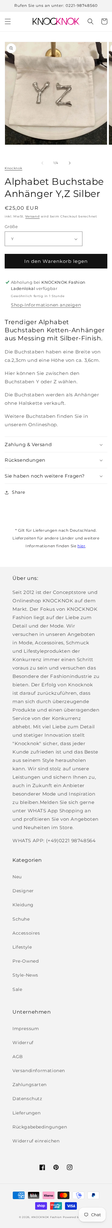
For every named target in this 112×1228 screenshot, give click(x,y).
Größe (11, 226)
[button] (8, 21)
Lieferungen (26, 1113)
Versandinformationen (38, 1070)
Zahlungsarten (29, 1084)
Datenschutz (27, 1098)
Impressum (25, 1028)
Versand (32, 216)
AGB (17, 1056)
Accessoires (26, 933)
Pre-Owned (25, 961)
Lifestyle (22, 947)
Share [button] (18, 492)
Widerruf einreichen (35, 1141)
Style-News (25, 975)
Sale (17, 989)
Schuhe (21, 919)
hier (81, 546)
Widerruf (23, 1042)
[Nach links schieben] (42, 163)
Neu (17, 877)
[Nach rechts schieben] (70, 163)
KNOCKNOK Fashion (46, 1217)
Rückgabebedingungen (39, 1127)
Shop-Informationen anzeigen (46, 305)
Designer (23, 891)
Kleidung (23, 905)
